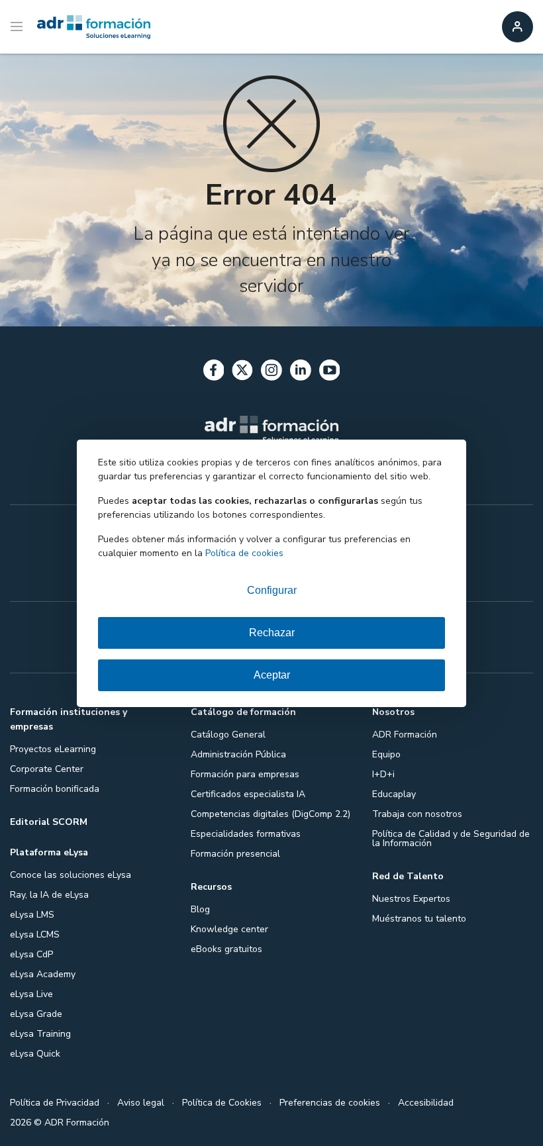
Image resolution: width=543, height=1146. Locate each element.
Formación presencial (235, 853)
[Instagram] (271, 372)
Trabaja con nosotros (417, 814)
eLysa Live (31, 994)
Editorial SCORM (48, 822)
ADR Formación (404, 734)
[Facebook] (213, 372)
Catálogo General (228, 734)
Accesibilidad (426, 1102)
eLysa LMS (32, 914)
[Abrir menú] (18, 27)
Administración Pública (238, 754)
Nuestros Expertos (411, 898)
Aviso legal (140, 1102)
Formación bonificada (54, 789)
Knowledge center (229, 929)
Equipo (386, 754)
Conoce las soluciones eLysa (70, 875)
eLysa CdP (31, 954)
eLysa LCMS (35, 934)
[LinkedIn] (300, 372)
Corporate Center (46, 769)
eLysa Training (40, 1033)
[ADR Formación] (93, 27)
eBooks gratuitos (226, 949)
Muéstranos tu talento (419, 918)
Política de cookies (244, 553)
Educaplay (394, 794)
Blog (200, 909)
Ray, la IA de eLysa (49, 894)
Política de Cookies (222, 1102)
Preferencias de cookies (329, 1102)
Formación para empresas (245, 774)
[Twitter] (242, 372)
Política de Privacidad (54, 1102)
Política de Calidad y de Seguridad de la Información (451, 838)
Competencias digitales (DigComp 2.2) (270, 814)
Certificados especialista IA (248, 794)
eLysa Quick (35, 1053)
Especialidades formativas (246, 834)
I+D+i (383, 774)
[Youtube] (329, 372)
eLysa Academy (42, 974)
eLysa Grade (36, 1014)
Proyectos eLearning (53, 749)
